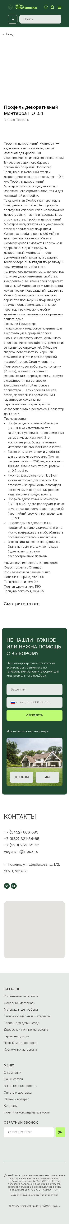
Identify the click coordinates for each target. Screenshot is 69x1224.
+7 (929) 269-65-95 (21, 845)
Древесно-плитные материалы (26, 1029)
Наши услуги (13, 1079)
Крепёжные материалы (20, 1049)
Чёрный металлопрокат (21, 1043)
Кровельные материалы (21, 996)
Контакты (10, 1106)
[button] (46, 7)
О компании (12, 1072)
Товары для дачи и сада (21, 1023)
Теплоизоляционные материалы (27, 1016)
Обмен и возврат (16, 1099)
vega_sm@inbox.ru (21, 851)
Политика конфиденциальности (27, 1112)
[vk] (7, 886)
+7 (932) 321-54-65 (21, 838)
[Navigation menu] (59, 7)
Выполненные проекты (20, 1086)
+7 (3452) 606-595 (21, 832)
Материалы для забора (21, 1009)
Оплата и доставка (18, 1092)
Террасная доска (16, 1036)
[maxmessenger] (14, 886)
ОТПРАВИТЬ (34, 715)
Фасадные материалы (19, 1003)
